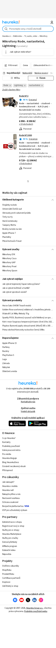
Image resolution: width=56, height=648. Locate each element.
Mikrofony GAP (9, 262)
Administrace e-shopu (12, 522)
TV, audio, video (30, 36)
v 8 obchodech (25, 163)
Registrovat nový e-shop (13, 526)
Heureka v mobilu (10, 486)
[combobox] (28, 29)
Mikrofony (43, 36)
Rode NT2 (23, 96)
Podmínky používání (11, 446)
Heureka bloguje (9, 458)
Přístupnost (7, 470)
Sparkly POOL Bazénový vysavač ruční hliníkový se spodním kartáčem (28, 317)
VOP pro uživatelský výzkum (14, 510)
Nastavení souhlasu (11, 498)
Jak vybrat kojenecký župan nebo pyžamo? (21, 284)
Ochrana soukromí (10, 502)
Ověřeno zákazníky (10, 565)
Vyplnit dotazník (28, 411)
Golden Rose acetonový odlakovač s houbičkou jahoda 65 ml (28, 309)
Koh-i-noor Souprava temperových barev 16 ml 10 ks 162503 (28, 321)
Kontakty (6, 442)
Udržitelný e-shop (10, 586)
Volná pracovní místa (11, 450)
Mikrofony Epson (9, 270)
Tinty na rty (7, 216)
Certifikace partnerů (11, 578)
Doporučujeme (10, 338)
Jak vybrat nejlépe (12, 279)
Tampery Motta (9, 224)
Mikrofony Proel (9, 266)
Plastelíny (6, 237)
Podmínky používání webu (35, 611)
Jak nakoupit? (8, 482)
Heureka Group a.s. (34, 608)
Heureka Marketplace (11, 534)
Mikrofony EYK (8, 254)
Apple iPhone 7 (9, 233)
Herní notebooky (9, 220)
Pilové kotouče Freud (11, 241)
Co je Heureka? (9, 438)
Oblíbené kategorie (13, 199)
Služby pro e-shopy (10, 530)
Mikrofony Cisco (9, 258)
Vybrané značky (10, 249)
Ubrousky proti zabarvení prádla (16, 212)
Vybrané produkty (12, 300)
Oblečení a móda (9, 371)
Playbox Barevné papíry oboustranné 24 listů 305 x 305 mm (28, 325)
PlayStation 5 (8, 355)
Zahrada (6, 363)
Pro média (6, 454)
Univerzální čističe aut (12, 208)
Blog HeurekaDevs (10, 462)
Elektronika (17, 36)
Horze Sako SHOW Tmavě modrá (16, 305)
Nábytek (6, 367)
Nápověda (6, 554)
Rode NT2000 (25, 135)
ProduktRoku (8, 574)
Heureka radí (7, 490)
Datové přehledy (9, 542)
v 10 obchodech (26, 124)
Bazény (5, 351)
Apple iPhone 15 (9, 343)
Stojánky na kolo (9, 204)
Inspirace (6, 582)
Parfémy (6, 347)
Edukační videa (8, 550)
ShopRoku (6, 570)
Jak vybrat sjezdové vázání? (14, 292)
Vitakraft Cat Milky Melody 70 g (15, 313)
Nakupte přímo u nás (11, 494)
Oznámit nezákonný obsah (14, 466)
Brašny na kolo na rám (12, 229)
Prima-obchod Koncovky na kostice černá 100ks (23, 329)
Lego (4, 359)
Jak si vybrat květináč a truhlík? (16, 288)
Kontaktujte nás (28, 401)
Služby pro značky (10, 538)
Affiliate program (9, 546)
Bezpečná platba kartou (13, 506)
